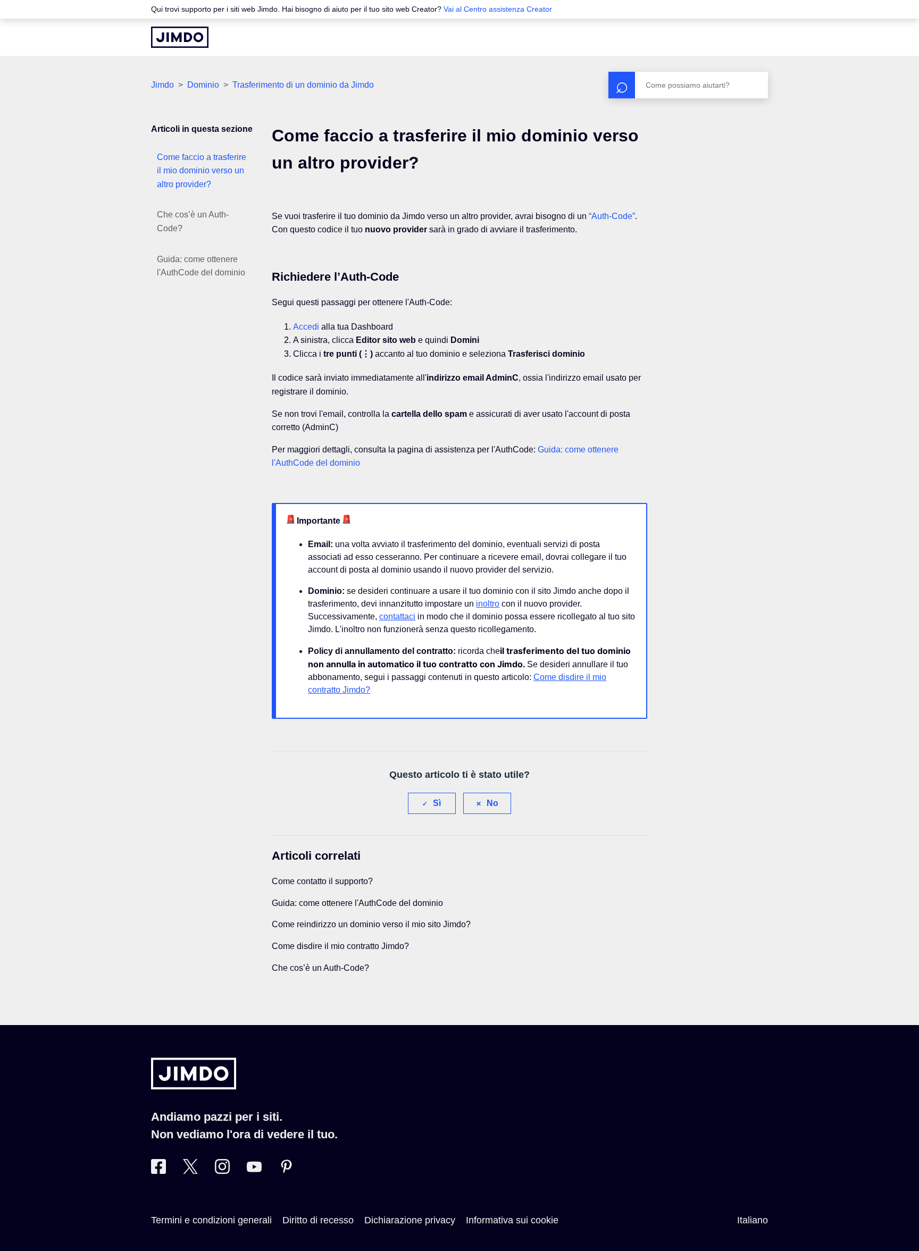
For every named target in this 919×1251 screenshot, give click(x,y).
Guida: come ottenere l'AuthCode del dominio (201, 266)
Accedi (306, 326)
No (492, 803)
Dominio (203, 84)
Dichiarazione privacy (409, 1220)
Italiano (752, 1220)
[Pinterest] (286, 1170)
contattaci (397, 616)
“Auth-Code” (612, 216)
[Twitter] (190, 1170)
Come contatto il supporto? (322, 881)
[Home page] (179, 37)
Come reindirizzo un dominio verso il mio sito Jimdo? (371, 924)
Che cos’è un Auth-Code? (193, 221)
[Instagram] (222, 1170)
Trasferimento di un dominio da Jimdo (303, 84)
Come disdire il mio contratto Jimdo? (340, 946)
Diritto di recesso (318, 1220)
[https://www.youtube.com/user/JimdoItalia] (254, 1170)
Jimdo (162, 84)
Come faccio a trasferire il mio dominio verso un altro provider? (201, 171)
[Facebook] (158, 1170)
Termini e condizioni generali (211, 1220)
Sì (437, 803)
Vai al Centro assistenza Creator (498, 9)
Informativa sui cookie (512, 1220)
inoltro (487, 603)
